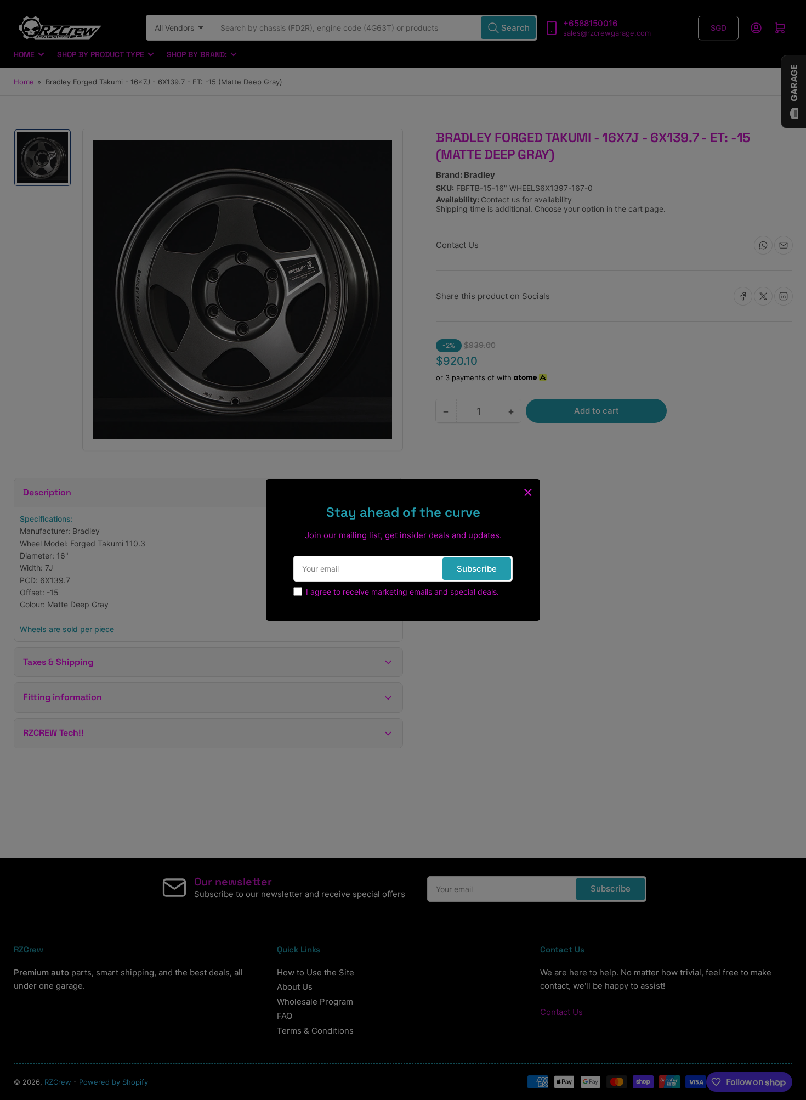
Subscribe (477, 568)
